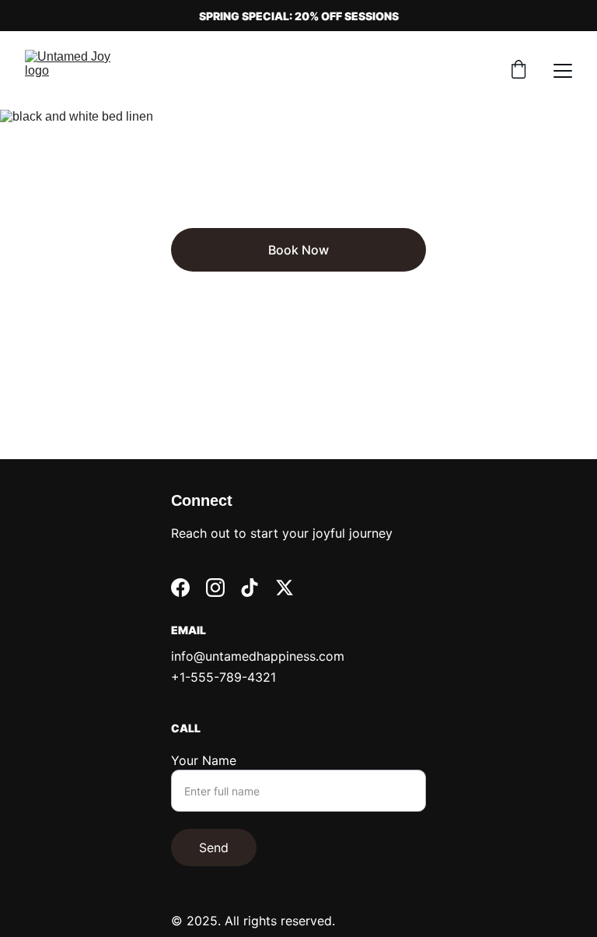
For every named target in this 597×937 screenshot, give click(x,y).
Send (214, 847)
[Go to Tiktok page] (249, 587)
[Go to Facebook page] (180, 587)
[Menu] (562, 71)
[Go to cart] (518, 70)
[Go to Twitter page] (284, 587)
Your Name (203, 760)
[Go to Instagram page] (215, 587)
